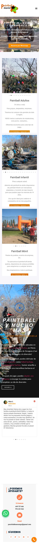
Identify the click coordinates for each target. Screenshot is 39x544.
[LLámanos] (19, 497)
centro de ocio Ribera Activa (15, 348)
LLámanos (19, 503)
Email (19, 521)
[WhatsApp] (5, 513)
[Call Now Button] (34, 539)
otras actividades (9, 362)
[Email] (19, 515)
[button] (36, 8)
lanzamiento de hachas (11, 365)
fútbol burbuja (27, 362)
